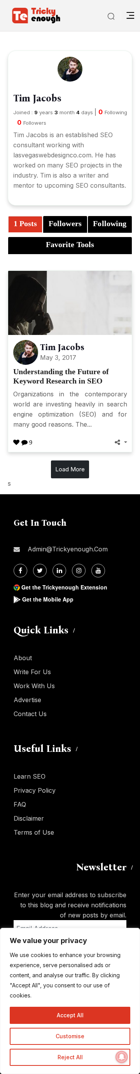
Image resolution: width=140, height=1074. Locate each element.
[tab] (25, 224)
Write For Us (32, 672)
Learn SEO (30, 776)
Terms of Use (34, 832)
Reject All (70, 1057)
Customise (70, 1036)
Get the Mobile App (48, 599)
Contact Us (30, 714)
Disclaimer (29, 818)
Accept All (70, 1015)
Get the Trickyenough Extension (64, 587)
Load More (70, 469)
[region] (70, 1001)
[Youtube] (98, 570)
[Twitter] (40, 570)
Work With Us (34, 686)
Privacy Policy (35, 790)
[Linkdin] (59, 570)
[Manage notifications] (122, 1057)
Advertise (27, 700)
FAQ (20, 804)
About (23, 658)
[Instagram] (79, 570)
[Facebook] (20, 570)
